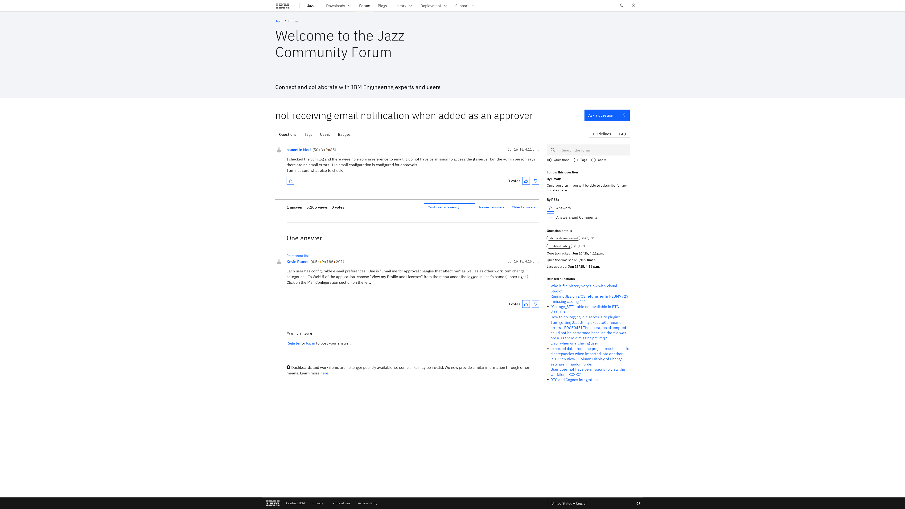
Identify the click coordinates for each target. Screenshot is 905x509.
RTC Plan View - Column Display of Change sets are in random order (587, 361)
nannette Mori (299, 149)
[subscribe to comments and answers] (550, 217)
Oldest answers (523, 207)
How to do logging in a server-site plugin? (585, 317)
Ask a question (600, 115)
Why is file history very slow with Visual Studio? (584, 288)
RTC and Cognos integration (574, 379)
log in (310, 343)
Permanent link (298, 256)
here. (325, 373)
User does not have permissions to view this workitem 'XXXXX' (588, 372)
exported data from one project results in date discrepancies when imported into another (590, 351)
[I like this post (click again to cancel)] (526, 181)
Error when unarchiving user (574, 343)
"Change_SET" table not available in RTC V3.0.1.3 (585, 309)
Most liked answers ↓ (444, 207)
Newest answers (491, 207)
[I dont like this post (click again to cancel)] (535, 181)
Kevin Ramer (298, 261)
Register (294, 343)
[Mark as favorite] (290, 181)
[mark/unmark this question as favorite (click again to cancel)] (290, 181)
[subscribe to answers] (550, 208)
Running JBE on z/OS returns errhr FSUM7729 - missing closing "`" (590, 299)
